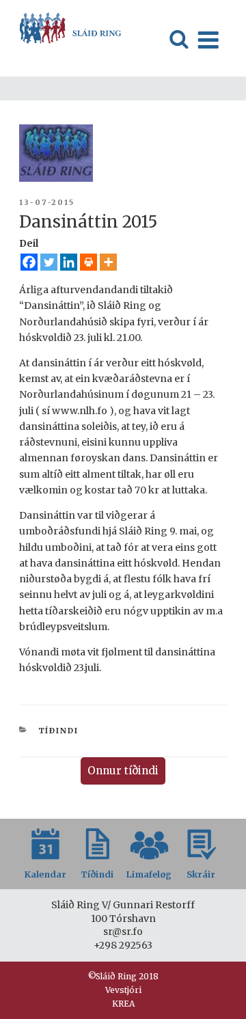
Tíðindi (58, 730)
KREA (123, 1003)
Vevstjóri (123, 990)
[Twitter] (48, 262)
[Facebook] (29, 262)
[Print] (88, 262)
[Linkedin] (68, 262)
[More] (108, 262)
